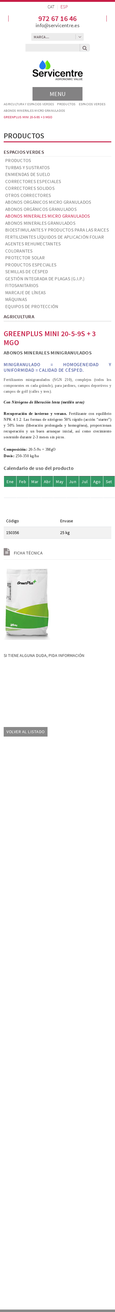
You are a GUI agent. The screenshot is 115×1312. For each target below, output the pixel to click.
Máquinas (16, 299)
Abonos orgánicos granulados (41, 209)
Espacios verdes (92, 104)
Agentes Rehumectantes (33, 244)
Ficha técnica (28, 553)
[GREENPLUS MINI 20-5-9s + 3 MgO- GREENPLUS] (27, 602)
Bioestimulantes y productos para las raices (57, 230)
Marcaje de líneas (25, 292)
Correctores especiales (33, 181)
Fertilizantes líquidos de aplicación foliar (54, 237)
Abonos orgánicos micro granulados (48, 202)
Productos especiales (30, 265)
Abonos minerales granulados (40, 223)
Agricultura (19, 316)
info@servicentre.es (57, 25)
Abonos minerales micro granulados (34, 110)
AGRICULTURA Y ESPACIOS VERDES (29, 104)
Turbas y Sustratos (27, 167)
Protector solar (25, 258)
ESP (64, 7)
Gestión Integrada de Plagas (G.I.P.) (45, 279)
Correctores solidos (30, 188)
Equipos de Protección (31, 306)
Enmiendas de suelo (27, 174)
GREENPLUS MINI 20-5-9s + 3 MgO (28, 117)
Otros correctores (28, 195)
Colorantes (19, 251)
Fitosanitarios (22, 285)
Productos (66, 104)
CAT (51, 7)
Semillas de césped (26, 271)
